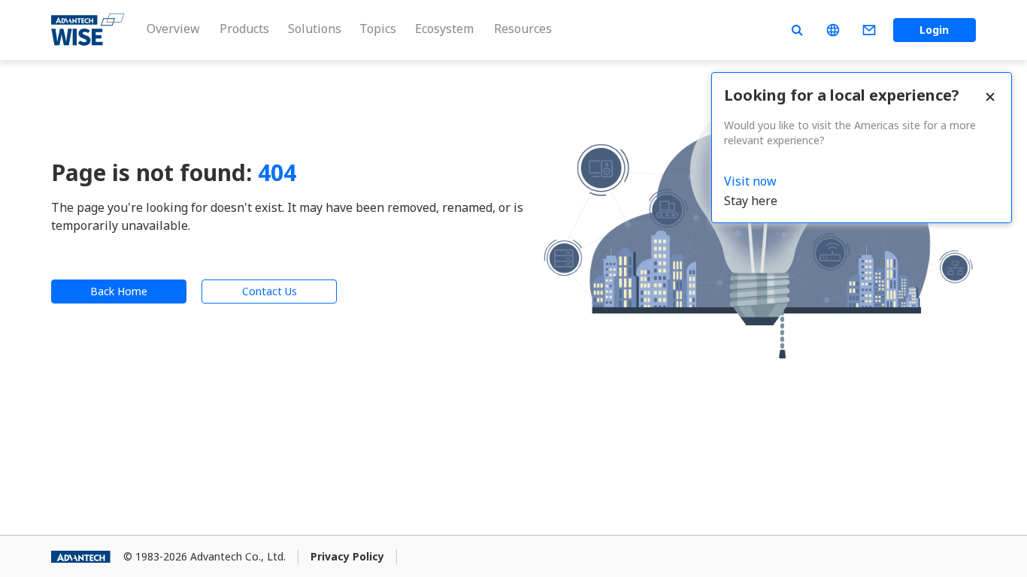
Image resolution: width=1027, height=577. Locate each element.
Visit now (750, 181)
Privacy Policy (347, 556)
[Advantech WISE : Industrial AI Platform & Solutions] (88, 30)
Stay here (750, 200)
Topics (377, 28)
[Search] (797, 30)
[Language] (833, 30)
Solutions (314, 28)
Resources (523, 28)
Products (244, 28)
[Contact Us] (869, 30)
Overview (173, 28)
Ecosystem (444, 28)
